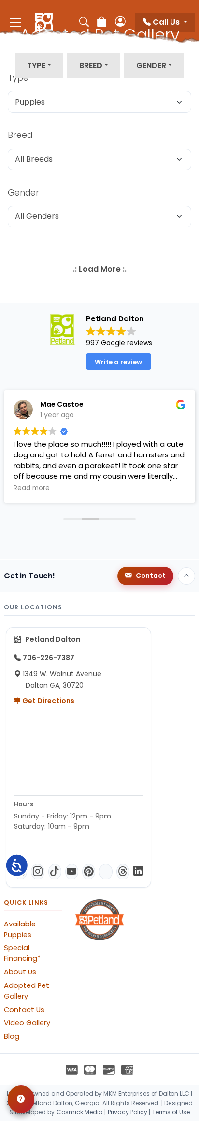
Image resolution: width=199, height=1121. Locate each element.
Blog (11, 1036)
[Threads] (122, 871)
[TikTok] (54, 871)
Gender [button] (151, 65)
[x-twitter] (105, 871)
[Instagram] (37, 871)
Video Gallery (27, 1023)
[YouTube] (71, 871)
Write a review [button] (118, 361)
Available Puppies (20, 929)
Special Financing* (22, 953)
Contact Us (24, 1010)
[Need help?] (21, 1099)
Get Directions (47, 701)
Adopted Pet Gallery (26, 991)
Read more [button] (32, 488)
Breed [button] (90, 65)
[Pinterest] (88, 871)
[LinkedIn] (138, 871)
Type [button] (36, 65)
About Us (20, 972)
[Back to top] (186, 576)
